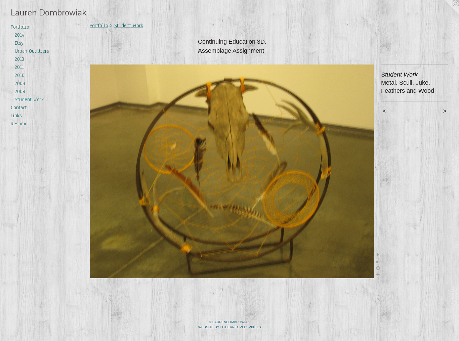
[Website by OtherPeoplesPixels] (445, 13)
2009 (20, 83)
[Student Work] (232, 171)
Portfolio (20, 27)
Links (16, 115)
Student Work (29, 99)
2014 (20, 35)
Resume (19, 123)
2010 (20, 75)
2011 (19, 67)
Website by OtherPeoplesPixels (229, 327)
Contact (19, 107)
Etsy (19, 43)
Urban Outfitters (32, 51)
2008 (20, 91)
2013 (19, 59)
